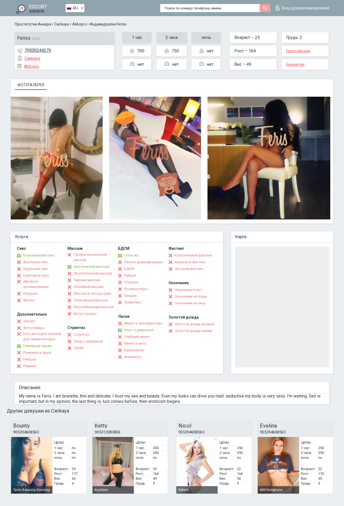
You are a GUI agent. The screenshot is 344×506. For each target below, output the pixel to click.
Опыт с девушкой (138, 330)
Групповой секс (36, 275)
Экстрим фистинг (189, 269)
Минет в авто (135, 343)
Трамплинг (132, 302)
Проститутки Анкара (33, 24)
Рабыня (130, 275)
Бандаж (130, 296)
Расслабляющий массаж (94, 307)
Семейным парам (37, 346)
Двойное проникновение (36, 284)
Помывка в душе (37, 352)
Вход (305, 8)
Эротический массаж (91, 267)
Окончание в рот (188, 290)
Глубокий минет (137, 337)
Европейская (298, 51)
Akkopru (79, 24)
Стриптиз (81, 334)
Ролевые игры (136, 289)
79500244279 (37, 50)
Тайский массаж (87, 280)
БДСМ (129, 269)
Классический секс (39, 255)
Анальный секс (35, 262)
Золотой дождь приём (193, 331)
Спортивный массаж (91, 300)
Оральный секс (35, 269)
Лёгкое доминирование (143, 262)
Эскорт (29, 321)
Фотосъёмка (33, 328)
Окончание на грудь (191, 296)
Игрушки (30, 293)
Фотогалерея (30, 85)
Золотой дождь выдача (194, 324)
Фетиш (28, 300)
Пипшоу (29, 359)
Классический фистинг (193, 255)
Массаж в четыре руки (92, 293)
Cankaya (61, 24)
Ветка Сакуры (85, 314)
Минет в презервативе (143, 323)
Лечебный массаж (88, 287)
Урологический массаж (93, 273)
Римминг (30, 366)
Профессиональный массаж (90, 257)
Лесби (79, 348)
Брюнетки (295, 64)
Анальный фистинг (190, 262)
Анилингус (132, 357)
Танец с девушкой (88, 341)
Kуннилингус (134, 350)
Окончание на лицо (190, 303)
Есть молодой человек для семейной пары (42, 336)
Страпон (131, 282)
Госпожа (131, 255)
